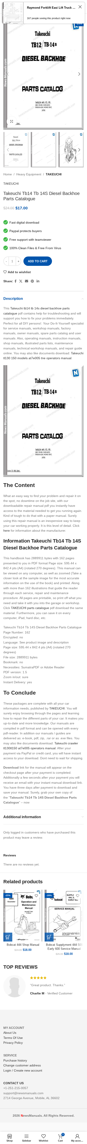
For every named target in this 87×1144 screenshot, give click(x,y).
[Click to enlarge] (12, 121)
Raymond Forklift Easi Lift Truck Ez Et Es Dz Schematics (51, 7)
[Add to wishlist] (36, 896)
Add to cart (38, 261)
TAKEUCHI (54, 174)
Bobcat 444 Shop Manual (23, 944)
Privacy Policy (13, 1042)
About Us (9, 1032)
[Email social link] (26, 281)
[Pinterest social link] (32, 281)
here (6, 530)
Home (7, 174)
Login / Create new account (22, 1070)
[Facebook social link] (15, 281)
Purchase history (15, 1060)
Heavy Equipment (28, 174)
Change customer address (22, 1065)
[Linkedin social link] (38, 281)
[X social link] (21, 281)
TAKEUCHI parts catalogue (30, 608)
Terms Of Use (13, 1038)
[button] (7, 937)
